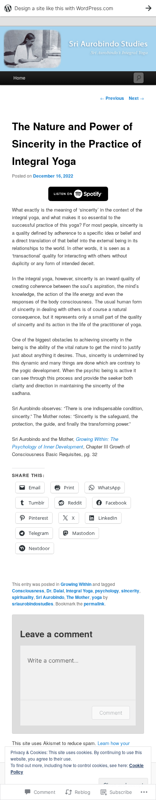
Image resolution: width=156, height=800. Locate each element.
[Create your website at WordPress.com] (78, 8)
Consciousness (28, 590)
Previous (112, 98)
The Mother (78, 597)
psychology (107, 590)
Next (136, 98)
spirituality (23, 597)
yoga (97, 597)
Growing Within (76, 584)
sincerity (130, 590)
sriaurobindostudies (32, 603)
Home (19, 78)
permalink (94, 603)
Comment (110, 713)
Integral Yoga (79, 590)
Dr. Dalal (55, 590)
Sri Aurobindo (50, 597)
